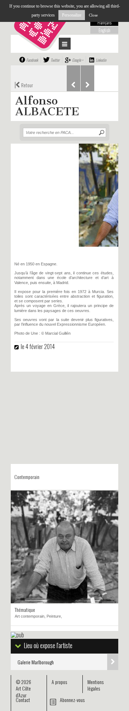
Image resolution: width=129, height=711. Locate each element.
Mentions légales (95, 685)
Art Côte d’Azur (23, 691)
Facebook (32, 60)
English (104, 30)
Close (93, 15)
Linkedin (101, 60)
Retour (23, 84)
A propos (59, 682)
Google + (77, 60)
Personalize (71, 15)
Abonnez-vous (72, 699)
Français (104, 22)
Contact (23, 699)
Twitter (55, 60)
